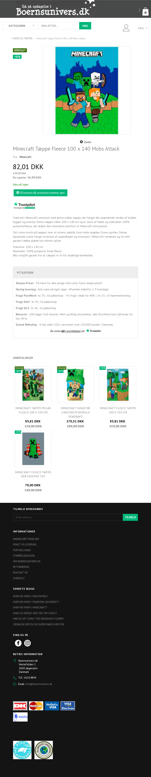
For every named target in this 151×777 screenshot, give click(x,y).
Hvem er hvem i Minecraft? (30, 607)
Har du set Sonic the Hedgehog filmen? (38, 618)
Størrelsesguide (24, 555)
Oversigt (19, 578)
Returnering (21, 567)
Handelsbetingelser (26, 539)
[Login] (126, 27)
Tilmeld (130, 517)
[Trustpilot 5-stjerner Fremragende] (24, 205)
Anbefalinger (23, 358)
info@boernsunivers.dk (38, 684)
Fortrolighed (22, 550)
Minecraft (25, 157)
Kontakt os (20, 572)
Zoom (87, 142)
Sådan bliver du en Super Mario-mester (38, 624)
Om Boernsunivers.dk (27, 561)
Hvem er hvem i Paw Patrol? (30, 596)
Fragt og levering (24, 544)
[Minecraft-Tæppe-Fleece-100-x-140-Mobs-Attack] (86, 90)
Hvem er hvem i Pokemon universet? (36, 602)
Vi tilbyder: (25, 272)
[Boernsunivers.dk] (56, 9)
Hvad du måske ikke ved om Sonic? (35, 613)
